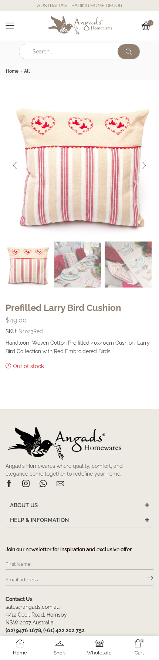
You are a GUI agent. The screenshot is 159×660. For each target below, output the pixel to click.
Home (12, 71)
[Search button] (129, 51)
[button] (15, 165)
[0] (152, 25)
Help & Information (39, 520)
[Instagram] (26, 483)
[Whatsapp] (43, 483)
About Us (24, 505)
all (27, 71)
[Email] (60, 483)
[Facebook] (9, 483)
